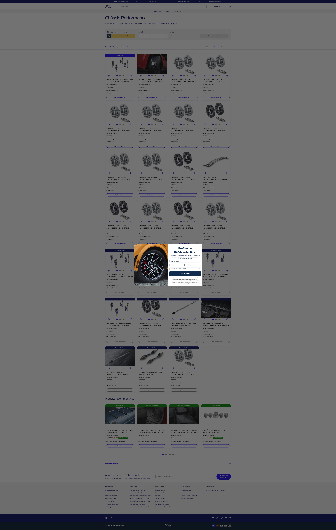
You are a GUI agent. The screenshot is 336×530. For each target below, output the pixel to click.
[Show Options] (199, 269)
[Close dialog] (200, 246)
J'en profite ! (185, 273)
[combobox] (184, 269)
